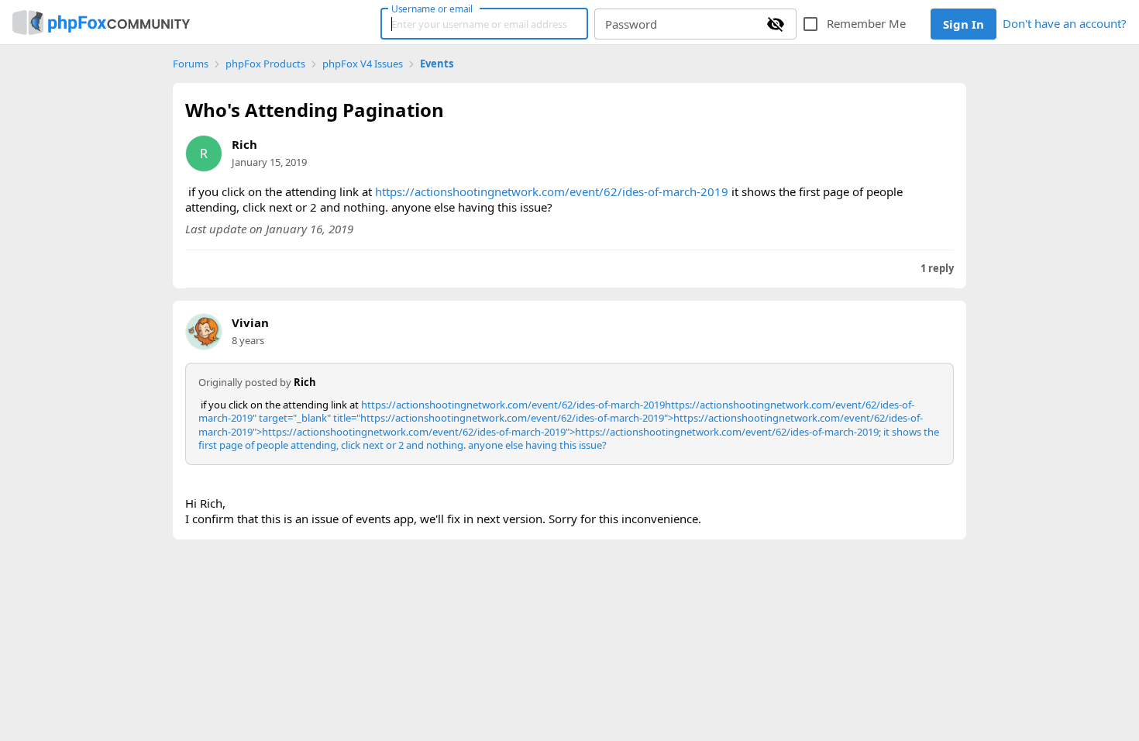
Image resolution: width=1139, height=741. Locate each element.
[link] (101, 22)
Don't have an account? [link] (1065, 23)
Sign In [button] (963, 24)
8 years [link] (248, 340)
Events (436, 64)
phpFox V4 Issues (362, 64)
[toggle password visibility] (775, 24)
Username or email (432, 8)
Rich (244, 144)
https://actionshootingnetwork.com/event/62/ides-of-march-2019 (551, 191)
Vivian (250, 322)
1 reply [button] (937, 268)
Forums (190, 64)
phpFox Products (265, 64)
